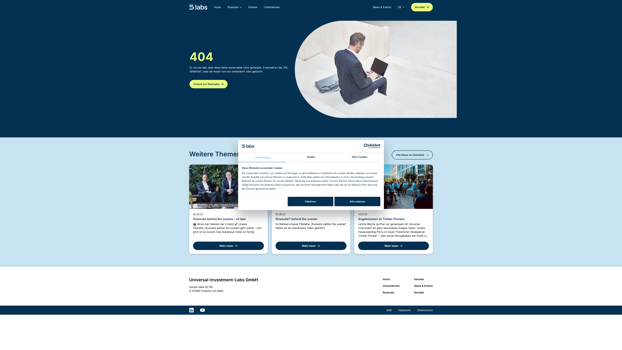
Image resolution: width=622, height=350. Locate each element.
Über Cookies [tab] (359, 156)
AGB (389, 310)
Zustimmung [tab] (262, 157)
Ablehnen (310, 201)
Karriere (419, 279)
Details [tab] (311, 156)
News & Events (423, 285)
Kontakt (419, 292)
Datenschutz (425, 310)
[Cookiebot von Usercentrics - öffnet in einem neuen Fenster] (366, 146)
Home (386, 279)
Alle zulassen (357, 201)
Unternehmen (391, 285)
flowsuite (388, 292)
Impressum (404, 310)
